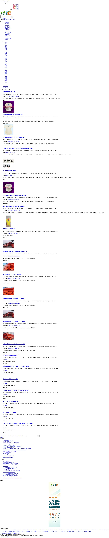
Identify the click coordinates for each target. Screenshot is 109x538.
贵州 (6, 70)
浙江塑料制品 (69, 530)
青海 (6, 76)
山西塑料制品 (34, 530)
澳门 (6, 82)
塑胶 (11, 19)
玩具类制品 (7, 34)
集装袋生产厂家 (6, 91)
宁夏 (6, 77)
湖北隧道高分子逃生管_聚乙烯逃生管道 (12, 344)
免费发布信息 (3, 18)
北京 (6, 42)
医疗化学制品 (7, 35)
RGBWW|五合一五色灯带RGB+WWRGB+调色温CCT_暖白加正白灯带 (17, 448)
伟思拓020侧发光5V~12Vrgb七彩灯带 (10, 451)
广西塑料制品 (15, 531)
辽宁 (6, 51)
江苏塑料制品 (64, 530)
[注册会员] (1, 437)
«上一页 (2, 435)
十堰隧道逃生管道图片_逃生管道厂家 (12, 298)
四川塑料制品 (26, 531)
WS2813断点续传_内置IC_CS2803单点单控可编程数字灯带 (14, 449)
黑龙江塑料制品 (58, 530)
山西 (6, 48)
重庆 (6, 46)
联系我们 (14, 533)
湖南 (6, 64)
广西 (6, 66)
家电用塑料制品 (8, 32)
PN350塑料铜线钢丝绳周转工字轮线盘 (12, 137)
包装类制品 (7, 22)
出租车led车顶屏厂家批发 (8, 457)
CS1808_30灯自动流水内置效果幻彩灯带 (11, 442)
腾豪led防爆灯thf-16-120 (7, 441)
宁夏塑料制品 (66, 531)
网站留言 (18, 533)
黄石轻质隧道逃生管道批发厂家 (10, 274)
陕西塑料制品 (49, 531)
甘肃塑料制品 (54, 531)
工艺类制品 (7, 33)
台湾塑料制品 (77, 531)
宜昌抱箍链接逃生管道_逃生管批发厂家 (12, 321)
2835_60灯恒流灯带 (6, 453)
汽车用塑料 (7, 23)
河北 (6, 47)
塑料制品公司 (5, 87)
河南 (6, 61)
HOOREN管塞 (6, 170)
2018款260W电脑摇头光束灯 (9, 355)
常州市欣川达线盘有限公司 (13, 119)
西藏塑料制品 (43, 531)
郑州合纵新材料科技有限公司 (14, 256)
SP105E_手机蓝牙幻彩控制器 (8, 447)
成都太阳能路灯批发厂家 (9, 379)
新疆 (6, 78)
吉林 (6, 52)
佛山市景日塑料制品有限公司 (14, 210)
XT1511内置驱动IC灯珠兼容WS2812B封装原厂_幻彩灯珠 (16, 423)
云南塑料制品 (37, 531)
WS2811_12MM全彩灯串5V (8, 452)
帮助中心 (6, 533)
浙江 (6, 55)
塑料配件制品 (7, 31)
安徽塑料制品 (75, 530)
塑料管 (6, 39)
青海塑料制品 (60, 531)
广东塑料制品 (9, 531)
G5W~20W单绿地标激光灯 (8, 440)
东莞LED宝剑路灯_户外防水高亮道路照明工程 (14, 390)
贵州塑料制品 (32, 531)
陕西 (6, 73)
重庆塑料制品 (22, 530)
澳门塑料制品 (89, 531)
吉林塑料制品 (51, 530)
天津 (6, 45)
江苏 (6, 54)
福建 (6, 58)
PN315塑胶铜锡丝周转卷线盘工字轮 (11, 195)
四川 (6, 68)
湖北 (6, 62)
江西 (6, 59)
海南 (6, 67)
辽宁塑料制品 (46, 530)
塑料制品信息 (5, 86)
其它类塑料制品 (8, 38)
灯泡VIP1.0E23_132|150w (9, 401)
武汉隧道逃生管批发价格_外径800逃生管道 (13, 251)
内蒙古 (6, 49)
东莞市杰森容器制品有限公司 (14, 233)
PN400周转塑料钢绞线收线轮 (10, 114)
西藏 (6, 72)
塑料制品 (13, 19)
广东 (6, 65)
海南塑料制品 (20, 531)
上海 (6, 43)
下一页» (19, 435)
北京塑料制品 (5, 530)
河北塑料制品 (28, 530)
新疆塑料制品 (71, 531)
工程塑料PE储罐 (7, 228)
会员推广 (10, 533)
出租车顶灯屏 (5, 454)
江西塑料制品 (86, 530)
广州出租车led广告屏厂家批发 (9, 455)
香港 (6, 80)
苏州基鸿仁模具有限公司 (10, 152)
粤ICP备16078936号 (4, 536)
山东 (6, 60)
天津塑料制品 (17, 530)
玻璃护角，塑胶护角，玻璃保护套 (11, 206)
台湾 (6, 79)
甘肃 (6, 74)
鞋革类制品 (7, 29)
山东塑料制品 (92, 530)
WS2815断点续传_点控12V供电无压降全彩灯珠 (12, 446)
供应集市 (8, 19)
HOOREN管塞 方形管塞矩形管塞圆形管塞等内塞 (14, 148)
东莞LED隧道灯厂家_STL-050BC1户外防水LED (14, 366)
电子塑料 (7, 25)
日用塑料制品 (7, 26)
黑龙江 (6, 53)
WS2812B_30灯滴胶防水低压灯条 (9, 445)
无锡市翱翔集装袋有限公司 (13, 96)
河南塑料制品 (98, 530)
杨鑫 (6, 359)
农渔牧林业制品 (8, 28)
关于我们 (2, 533)
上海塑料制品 (11, 530)
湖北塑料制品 (104, 530)
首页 (5, 19)
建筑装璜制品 (7, 27)
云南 (6, 71)
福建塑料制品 (81, 530)
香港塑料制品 (83, 531)
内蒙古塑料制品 (40, 530)
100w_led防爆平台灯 (8, 412)
